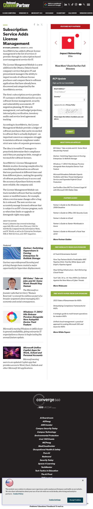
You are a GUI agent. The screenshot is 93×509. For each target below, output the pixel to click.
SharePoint (61, 13)
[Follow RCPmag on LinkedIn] (65, 5)
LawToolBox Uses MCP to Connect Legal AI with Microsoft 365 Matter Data (69, 189)
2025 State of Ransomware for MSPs (67, 301)
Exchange (49, 13)
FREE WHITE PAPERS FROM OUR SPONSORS (70, 294)
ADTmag (46, 422)
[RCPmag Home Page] (16, 5)
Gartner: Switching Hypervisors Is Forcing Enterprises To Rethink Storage (69, 157)
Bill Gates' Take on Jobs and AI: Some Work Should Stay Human (70, 149)
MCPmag (46, 443)
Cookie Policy (18, 494)
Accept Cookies (75, 500)
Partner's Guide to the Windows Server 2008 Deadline (68, 206)
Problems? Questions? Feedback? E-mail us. (47, 506)
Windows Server (86, 13)
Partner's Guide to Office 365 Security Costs (70, 213)
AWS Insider (46, 425)
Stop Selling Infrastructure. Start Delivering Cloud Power (69, 271)
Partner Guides (70, 198)
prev (56, 43)
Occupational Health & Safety (46, 450)
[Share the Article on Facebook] (33, 24)
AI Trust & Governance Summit (65, 254)
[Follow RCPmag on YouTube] (80, 5)
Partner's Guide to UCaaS (63, 218)
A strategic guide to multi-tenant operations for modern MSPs (70, 315)
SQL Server (72, 13)
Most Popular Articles (70, 142)
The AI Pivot (46, 474)
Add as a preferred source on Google (54, 4)
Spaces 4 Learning (46, 464)
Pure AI (46, 453)
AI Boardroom (46, 418)
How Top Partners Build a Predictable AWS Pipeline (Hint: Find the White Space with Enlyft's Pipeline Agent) (69, 262)
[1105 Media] (46, 407)
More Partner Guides (62, 240)
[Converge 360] (46, 400)
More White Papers (61, 332)
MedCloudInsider (46, 446)
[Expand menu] (88, 5)
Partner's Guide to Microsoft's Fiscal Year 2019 (69, 233)
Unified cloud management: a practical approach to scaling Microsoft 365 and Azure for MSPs (68, 324)
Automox (70, 57)
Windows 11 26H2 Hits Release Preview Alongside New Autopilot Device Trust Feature (68, 166)
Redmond (46, 457)
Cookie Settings (55, 500)
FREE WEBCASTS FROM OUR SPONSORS (70, 247)
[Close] (82, 480)
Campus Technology (46, 432)
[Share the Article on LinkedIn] (37, 24)
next (85, 43)
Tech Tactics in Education (46, 471)
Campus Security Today (46, 429)
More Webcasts (60, 286)
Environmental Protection (46, 436)
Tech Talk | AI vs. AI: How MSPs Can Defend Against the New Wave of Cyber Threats (70, 279)
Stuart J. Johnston (12, 48)
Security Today (46, 460)
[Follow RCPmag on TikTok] (72, 5)
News (5, 25)
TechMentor (46, 467)
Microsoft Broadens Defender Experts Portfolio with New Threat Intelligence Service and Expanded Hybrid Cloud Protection (68, 178)
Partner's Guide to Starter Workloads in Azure (68, 225)
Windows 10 (23, 13)
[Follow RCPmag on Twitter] (69, 5)
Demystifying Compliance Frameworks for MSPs (69, 307)
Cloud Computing (9, 13)
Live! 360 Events (46, 439)
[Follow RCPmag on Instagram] (76, 5)
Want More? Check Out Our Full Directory (70, 67)
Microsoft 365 (36, 13)
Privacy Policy (70, 105)
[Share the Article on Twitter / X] (41, 24)
